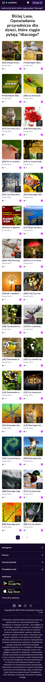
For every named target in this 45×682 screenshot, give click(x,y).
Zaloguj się (37, 2)
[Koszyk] (28, 2)
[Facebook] (14, 605)
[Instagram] (25, 605)
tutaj (24, 677)
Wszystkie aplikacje (10, 597)
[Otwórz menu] (3, 2)
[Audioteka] (11, 2)
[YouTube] (19, 605)
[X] (30, 605)
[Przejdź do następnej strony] (27, 538)
